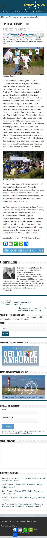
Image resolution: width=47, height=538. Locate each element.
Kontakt (22, 521)
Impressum (31, 521)
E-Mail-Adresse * (8, 417)
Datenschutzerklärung (24, 433)
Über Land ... (13, 17)
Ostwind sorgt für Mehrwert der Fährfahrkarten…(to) (18, 302)
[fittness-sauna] (23, 250)
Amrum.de (14, 521)
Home (4, 17)
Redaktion (4, 521)
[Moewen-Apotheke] (23, 35)
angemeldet (38, 317)
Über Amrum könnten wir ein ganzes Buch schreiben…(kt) (30, 308)
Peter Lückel (9, 28)
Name (4, 410)
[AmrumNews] (23, 6)
